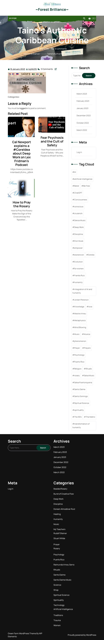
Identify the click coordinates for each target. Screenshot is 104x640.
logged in (24, 108)
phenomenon (80, 341)
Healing (57, 514)
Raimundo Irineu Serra (64, 564)
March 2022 (82, 130)
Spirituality (59, 600)
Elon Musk (78, 241)
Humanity (58, 519)
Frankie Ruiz (79, 275)
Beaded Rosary (60, 488)
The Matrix (90, 417)
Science (57, 584)
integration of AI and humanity (82, 291)
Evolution (78, 261)
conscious (78, 206)
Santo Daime (79, 389)
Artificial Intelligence (63, 609)
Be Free (86, 186)
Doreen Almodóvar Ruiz (64, 509)
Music (77, 334)
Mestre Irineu (80, 313)
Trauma (57, 620)
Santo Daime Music (62, 579)
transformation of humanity (81, 425)
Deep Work (79, 227)
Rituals (89, 368)
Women (57, 625)
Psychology (79, 355)
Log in (79, 152)
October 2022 (83, 123)
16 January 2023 (17, 69)
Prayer (77, 348)
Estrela (91, 254)
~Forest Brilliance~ (52, 9)
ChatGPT (78, 192)
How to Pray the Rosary (22, 204)
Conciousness (80, 199)
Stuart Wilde (59, 538)
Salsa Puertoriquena (83, 382)
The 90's (78, 417)
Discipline (78, 234)
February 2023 (83, 101)
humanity (78, 282)
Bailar (76, 186)
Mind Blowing (80, 327)
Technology (59, 605)
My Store (12, 18)
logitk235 (32, 69)
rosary (77, 375)
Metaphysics (80, 320)
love (90, 306)
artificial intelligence (83, 179)
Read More (20, 127)
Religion (77, 368)
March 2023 (82, 93)
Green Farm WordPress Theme (22, 633)
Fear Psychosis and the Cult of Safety (52, 141)
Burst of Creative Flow (64, 493)
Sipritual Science (81, 403)
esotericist (79, 254)
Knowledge (79, 306)
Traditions (58, 615)
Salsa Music (89, 375)
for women (79, 268)
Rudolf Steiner (60, 533)
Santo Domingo (81, 396)
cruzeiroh (78, 213)
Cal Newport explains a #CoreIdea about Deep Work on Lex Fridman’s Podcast (21, 153)
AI (75, 172)
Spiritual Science (61, 595)
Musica (87, 334)
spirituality (79, 410)
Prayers (87, 348)
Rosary (57, 548)
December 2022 (84, 115)
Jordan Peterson (81, 299)
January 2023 (82, 108)
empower (78, 248)
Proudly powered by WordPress (82, 635)
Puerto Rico (79, 361)
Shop (56, 590)
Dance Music (79, 220)
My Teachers (59, 529)
